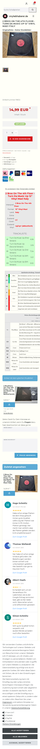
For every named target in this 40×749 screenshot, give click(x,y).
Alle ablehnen (20, 737)
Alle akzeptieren (20, 730)
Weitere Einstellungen (11, 724)
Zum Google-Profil (20, 537)
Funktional (10, 721)
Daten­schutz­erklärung (20, 708)
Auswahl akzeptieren (20, 743)
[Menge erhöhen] (12, 132)
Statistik (9, 715)
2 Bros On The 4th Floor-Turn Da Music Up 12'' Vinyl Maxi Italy (8, 479)
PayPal (9, 718)
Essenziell (10, 712)
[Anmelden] (27, 3)
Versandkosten (6, 153)
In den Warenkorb (21, 139)
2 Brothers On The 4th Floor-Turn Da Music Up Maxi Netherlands (8, 390)
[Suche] (32, 9)
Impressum (7, 702)
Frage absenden (27, 455)
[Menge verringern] (16, 132)
